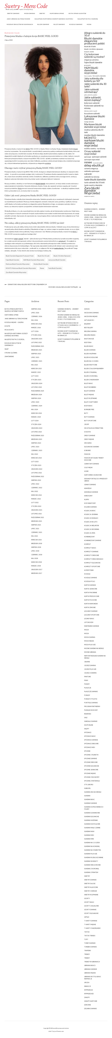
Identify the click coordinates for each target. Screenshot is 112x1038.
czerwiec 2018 (36, 555)
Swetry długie (89, 883)
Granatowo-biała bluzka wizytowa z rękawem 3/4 (27, 284)
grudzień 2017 (36, 569)
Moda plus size (90, 645)
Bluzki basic (88, 346)
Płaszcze (87, 688)
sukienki (88, 174)
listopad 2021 (36, 514)
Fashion (87, 454)
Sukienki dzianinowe (92, 813)
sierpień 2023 (36, 443)
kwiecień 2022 (36, 495)
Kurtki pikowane (90, 592)
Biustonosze (89, 339)
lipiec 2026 (35, 313)
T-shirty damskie (90, 921)
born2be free (89, 409)
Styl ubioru (88, 784)
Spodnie (87, 751)
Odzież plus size (90, 669)
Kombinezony (89, 537)
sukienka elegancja (91, 168)
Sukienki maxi (89, 831)
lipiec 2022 (35, 484)
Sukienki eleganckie (91, 816)
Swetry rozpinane (91, 895)
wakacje (87, 986)
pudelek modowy (91, 710)
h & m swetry (88, 76)
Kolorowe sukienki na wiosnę (93, 106)
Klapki (86, 499)
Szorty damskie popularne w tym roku (95, 240)
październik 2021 (37, 517)
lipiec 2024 (35, 402)
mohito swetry (90, 148)
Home (86, 471)
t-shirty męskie (90, 924)
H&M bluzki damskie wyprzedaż (33, 260)
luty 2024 (34, 421)
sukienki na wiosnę (91, 177)
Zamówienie (9, 356)
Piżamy (87, 684)
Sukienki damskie (90, 803)
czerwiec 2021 (36, 532)
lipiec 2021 (35, 528)
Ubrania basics (89, 965)
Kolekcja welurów (91, 525)
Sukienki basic (89, 799)
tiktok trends (89, 936)
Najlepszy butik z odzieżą (88, 19)
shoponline (88, 725)
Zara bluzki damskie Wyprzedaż (16, 272)
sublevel (87, 788)
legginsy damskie (90, 611)
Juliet (50, 1031)
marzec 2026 (36, 327)
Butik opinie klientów (77, 13)
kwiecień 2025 (36, 368)
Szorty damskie (90, 909)
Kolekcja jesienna (91, 514)
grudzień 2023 (36, 428)
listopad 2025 (36, 342)
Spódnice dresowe (91, 743)
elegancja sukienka (91, 60)
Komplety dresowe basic (93, 559)
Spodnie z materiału (92, 781)
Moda (89, 24)
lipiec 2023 (35, 447)
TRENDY (87, 954)
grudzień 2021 (36, 510)
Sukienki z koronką (91, 869)
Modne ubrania (90, 652)
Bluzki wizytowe (90, 365)
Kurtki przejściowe (91, 596)
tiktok (86, 932)
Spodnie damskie (90, 758)
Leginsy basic (89, 618)
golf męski (88, 467)
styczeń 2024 (36, 424)
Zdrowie (87, 1005)
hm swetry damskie (99, 76)
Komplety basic (90, 548)
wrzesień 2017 (36, 573)
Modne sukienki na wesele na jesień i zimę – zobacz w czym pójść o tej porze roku (95, 217)
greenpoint (87, 65)
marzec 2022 (36, 499)
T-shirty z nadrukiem (92, 928)
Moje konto (9, 330)
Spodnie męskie (90, 773)
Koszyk (7, 326)
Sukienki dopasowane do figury (93, 808)
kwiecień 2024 (36, 413)
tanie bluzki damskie (54, 268)
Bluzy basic (88, 383)
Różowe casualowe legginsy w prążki (63, 287)
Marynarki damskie (91, 626)
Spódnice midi (89, 747)
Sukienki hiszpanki (91, 820)
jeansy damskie (90, 484)
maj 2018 (34, 558)
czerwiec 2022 (36, 488)
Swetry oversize (90, 891)
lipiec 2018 (35, 551)
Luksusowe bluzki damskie (56, 260)
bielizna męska (89, 335)
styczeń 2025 (36, 380)
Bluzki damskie (43, 24)
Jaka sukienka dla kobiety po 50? (93, 79)
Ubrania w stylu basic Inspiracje (92, 978)
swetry (42, 13)
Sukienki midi (89, 835)
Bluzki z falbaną (90, 372)
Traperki (87, 950)
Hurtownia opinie (56, 13)
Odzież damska (90, 665)
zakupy (87, 997)
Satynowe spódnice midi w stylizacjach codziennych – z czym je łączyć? (95, 225)
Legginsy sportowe (91, 615)
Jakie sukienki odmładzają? (91, 90)
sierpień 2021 (36, 525)
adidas (87, 309)
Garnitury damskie (91, 464)
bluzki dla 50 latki (43, 256)
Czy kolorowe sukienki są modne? (94, 55)
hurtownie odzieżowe (93, 475)
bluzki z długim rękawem (93, 368)
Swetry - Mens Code (26, 6)
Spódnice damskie (91, 740)
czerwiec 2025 (36, 361)
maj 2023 (34, 454)
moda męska (89, 641)
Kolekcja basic (90, 511)
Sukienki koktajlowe (92, 824)
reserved (87, 714)
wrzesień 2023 (36, 439)
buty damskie (89, 417)
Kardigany (88, 496)
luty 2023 (34, 461)
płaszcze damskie (91, 691)
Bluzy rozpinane (90, 398)
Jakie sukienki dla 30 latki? (95, 85)
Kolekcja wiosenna (91, 529)
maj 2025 (34, 365)
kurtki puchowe (90, 600)
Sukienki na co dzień (92, 842)
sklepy (86, 729)
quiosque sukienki (99, 157)
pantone (87, 676)
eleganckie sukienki (91, 447)
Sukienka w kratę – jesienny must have (94, 210)
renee (42, 268)
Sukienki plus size (90, 854)
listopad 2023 (36, 432)
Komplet (87, 544)
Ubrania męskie (90, 973)
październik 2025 (37, 346)
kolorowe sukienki (92, 103)
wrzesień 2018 (36, 543)
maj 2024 (34, 409)
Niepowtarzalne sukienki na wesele (95, 657)
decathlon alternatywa (93, 428)
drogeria (88, 443)
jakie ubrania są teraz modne (18, 19)
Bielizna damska (90, 331)
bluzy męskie (89, 394)
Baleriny (87, 324)
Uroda (86, 982)
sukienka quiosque (91, 171)
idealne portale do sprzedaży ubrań (95, 480)
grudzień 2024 (36, 383)
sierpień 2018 (36, 547)
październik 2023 (37, 435)
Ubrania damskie (90, 969)
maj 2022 (34, 491)
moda (86, 630)
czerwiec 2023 (36, 450)
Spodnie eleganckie (91, 766)
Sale (85, 717)
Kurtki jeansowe (90, 589)
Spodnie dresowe (91, 762)
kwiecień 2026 (36, 324)
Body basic (88, 406)
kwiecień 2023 (36, 458)
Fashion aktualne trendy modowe (94, 459)
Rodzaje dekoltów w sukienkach (20, 24)
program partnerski (92, 706)
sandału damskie (90, 721)
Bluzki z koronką (90, 376)
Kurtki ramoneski (91, 604)
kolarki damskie (90, 507)
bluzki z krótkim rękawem (62, 256)
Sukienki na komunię (92, 846)
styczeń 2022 (36, 506)
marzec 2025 (36, 372)
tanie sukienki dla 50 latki (94, 182)
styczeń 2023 (36, 465)
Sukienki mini (89, 839)
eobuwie (87, 450)
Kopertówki (89, 570)
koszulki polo (89, 581)
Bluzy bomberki (90, 387)
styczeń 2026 (36, 335)
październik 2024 (37, 391)
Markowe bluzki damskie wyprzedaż (18, 264)
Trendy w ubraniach (92, 962)
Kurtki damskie (90, 585)
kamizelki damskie (91, 492)
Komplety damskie (91, 551)
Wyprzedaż (88, 990)
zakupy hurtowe (90, 1001)
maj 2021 (34, 536)
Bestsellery (88, 327)
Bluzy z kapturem (91, 402)
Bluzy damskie (59, 24)
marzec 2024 (36, 417)
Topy (86, 939)
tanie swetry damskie (93, 185)
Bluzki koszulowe (91, 357)
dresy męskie (89, 439)
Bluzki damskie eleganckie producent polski (20, 256)
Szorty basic (89, 902)
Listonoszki (88, 622)
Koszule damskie (75, 24)
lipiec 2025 (35, 357)
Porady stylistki (90, 699)
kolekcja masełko (91, 518)
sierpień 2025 (36, 354)
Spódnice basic (90, 736)
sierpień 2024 (36, 398)
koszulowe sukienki (92, 113)
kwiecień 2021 (36, 540)
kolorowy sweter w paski (90, 111)
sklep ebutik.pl (94, 165)
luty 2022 (34, 502)
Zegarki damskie (90, 1008)
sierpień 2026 (36, 309)
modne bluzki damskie (41, 264)
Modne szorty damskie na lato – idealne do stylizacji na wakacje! (95, 233)
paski (86, 680)
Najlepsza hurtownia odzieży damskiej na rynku (54, 19)
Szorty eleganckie (91, 913)
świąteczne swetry (89, 196)
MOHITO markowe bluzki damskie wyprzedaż (21, 268)
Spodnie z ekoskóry (91, 777)
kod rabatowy (90, 503)
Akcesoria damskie (91, 313)
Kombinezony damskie (92, 540)
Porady (87, 695)
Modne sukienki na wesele (94, 648)
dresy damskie (89, 435)
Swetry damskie (13, 13)
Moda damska (29, 13)
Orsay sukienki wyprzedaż (92, 152)
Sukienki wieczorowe (92, 865)
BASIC (28, 149)
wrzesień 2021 (36, 521)
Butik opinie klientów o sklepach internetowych (14, 310)
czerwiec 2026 (36, 316)
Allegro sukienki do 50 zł (94, 34)
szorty (87, 898)
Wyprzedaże (89, 994)
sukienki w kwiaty (91, 861)
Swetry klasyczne (91, 887)
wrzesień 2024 (36, 394)
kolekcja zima (89, 533)
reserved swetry (98, 163)
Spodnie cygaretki (91, 755)
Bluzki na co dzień (91, 361)
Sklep (7, 349)
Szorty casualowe (91, 906)
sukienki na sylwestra (92, 850)
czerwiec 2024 (36, 406)
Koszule (17, 33)
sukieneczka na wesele (92, 792)
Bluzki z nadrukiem (91, 380)
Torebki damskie (90, 947)
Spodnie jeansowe (91, 770)
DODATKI (87, 432)
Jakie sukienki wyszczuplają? (92, 98)
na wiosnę (101, 148)
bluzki (76, 149)
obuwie (87, 662)
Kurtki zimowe (90, 607)
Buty (86, 413)
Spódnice (87, 732)
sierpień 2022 (36, 480)
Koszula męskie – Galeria (14, 322)
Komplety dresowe (91, 555)
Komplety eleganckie (92, 563)
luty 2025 (34, 376)
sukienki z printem (91, 872)
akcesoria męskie (90, 316)
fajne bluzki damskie (12, 260)
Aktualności (89, 320)
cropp (86, 424)
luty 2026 (34, 331)
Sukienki (87, 796)
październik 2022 (37, 476)
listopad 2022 (36, 473)
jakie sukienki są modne (90, 95)
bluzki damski (40, 183)
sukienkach (61, 241)
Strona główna (11, 353)
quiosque (87, 157)
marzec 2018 (36, 566)
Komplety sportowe (92, 566)
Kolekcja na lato (90, 522)
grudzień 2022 (36, 469)
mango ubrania (89, 122)
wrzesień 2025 (36, 350)
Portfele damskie (91, 703)
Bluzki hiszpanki (90, 354)
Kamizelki (87, 488)
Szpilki (86, 917)
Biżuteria (87, 342)
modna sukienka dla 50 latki (93, 131)
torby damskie (89, 943)
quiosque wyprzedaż (92, 159)
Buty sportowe (90, 421)
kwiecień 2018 (36, 562)
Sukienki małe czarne (92, 828)
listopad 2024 (36, 387)
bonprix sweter (89, 52)
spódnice (48, 163)
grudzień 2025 (36, 339)
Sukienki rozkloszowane (93, 857)
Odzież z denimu (90, 673)
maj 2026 (34, 320)
